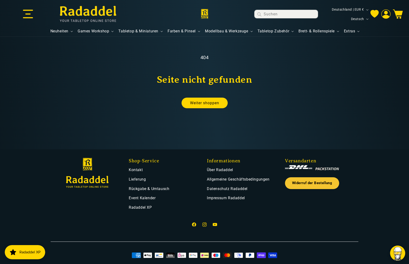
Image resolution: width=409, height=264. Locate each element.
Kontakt (136, 170)
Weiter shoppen (204, 103)
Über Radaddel (220, 170)
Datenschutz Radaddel (227, 188)
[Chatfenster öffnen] (397, 253)
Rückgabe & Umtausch (149, 188)
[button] (28, 14)
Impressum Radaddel (226, 198)
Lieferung (137, 179)
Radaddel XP (140, 207)
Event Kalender (142, 198)
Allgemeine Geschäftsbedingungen (238, 179)
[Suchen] (259, 14)
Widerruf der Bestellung (312, 183)
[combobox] (286, 14)
